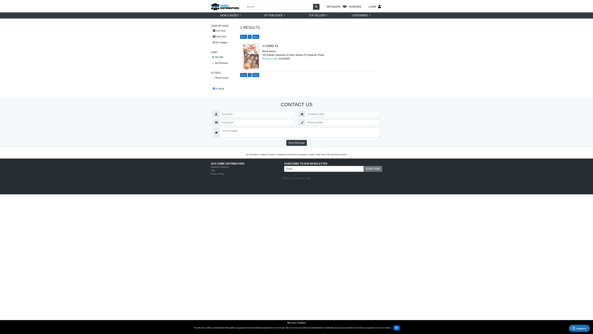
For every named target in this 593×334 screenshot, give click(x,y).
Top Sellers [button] (317, 15)
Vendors (225, 167)
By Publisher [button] (273, 15)
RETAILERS (334, 6)
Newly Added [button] (229, 15)
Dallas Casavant (276, 55)
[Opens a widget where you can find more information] (579, 328)
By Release (221, 63)
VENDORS (355, 6)
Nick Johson (296, 55)
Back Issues (269, 51)
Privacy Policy (217, 174)
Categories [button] (360, 15)
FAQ (213, 170)
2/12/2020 (284, 58)
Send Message (296, 142)
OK (396, 328)
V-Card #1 (270, 46)
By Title (219, 57)
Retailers (215, 167)
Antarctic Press (316, 55)
